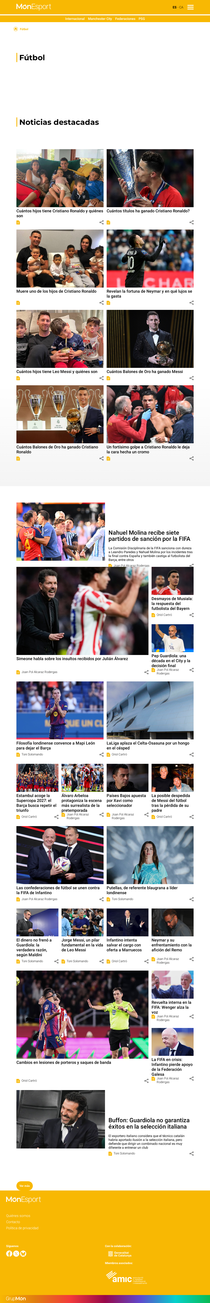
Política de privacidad (22, 1228)
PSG (142, 19)
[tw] (16, 1255)
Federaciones (125, 19)
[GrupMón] (105, 1299)
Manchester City (100, 19)
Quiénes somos (18, 1216)
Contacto (13, 1222)
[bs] (23, 1255)
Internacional (75, 19)
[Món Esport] (25, 13)
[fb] (9, 1255)
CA (181, 7)
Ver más (24, 1185)
